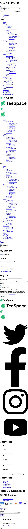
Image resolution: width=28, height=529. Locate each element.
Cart (7, 24)
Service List (12, 71)
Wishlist (8, 30)
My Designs (9, 32)
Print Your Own (7, 92)
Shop (4, 17)
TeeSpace (6, 15)
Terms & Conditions (8, 499)
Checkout (8, 27)
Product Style (9, 33)
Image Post (12, 44)
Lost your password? (5, 271)
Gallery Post (12, 47)
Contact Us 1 (9, 83)
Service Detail (12, 73)
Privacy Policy (6, 500)
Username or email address (7, 262)
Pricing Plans (9, 75)
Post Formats (9, 41)
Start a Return (6, 484)
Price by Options (10, 57)
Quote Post (12, 50)
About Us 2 (12, 63)
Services (8, 70)
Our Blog (5, 483)
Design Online (9, 56)
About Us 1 (9, 78)
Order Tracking (13, 29)
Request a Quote (10, 67)
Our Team (8, 68)
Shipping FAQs (7, 487)
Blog (4, 40)
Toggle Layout (13, 60)
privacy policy (12, 294)
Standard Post (13, 43)
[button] (3, 6)
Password (3, 266)
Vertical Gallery (13, 37)
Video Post (12, 46)
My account (9, 26)
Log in (11, 268)
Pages (4, 54)
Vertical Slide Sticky (14, 36)
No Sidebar (9, 53)
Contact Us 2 (12, 66)
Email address (4, 279)
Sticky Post (9, 51)
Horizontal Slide (13, 34)
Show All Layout (13, 58)
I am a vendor (5, 287)
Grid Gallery (12, 39)
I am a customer (6, 285)
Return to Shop (7, 525)
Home (4, 14)
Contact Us (9, 64)
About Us (8, 61)
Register (2, 296)
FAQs (7, 74)
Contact (5, 134)
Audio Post (12, 49)
